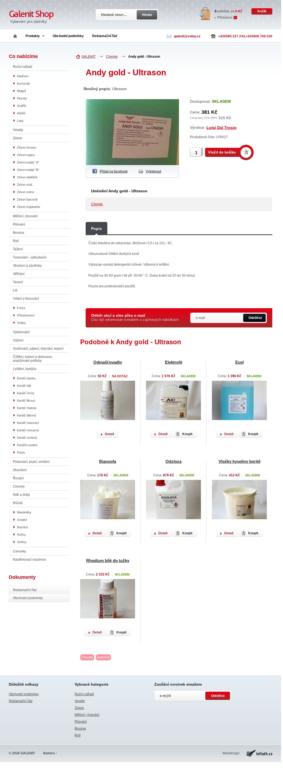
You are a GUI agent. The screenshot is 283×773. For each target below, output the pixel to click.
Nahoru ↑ (50, 753)
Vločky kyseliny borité (239, 461)
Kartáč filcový (26, 400)
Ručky (21, 534)
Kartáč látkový (26, 415)
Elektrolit (173, 362)
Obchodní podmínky (68, 36)
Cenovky (19, 551)
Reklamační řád (104, 36)
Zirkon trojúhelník (28, 206)
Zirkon (17, 138)
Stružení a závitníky (27, 266)
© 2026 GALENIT (22, 753)
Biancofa (107, 461)
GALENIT (89, 57)
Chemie (19, 486)
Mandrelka (24, 512)
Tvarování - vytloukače (29, 257)
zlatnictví (103, 657)
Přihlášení (224, 18)
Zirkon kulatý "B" (28, 169)
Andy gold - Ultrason (144, 57)
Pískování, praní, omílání (31, 462)
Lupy (20, 120)
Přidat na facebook (114, 171)
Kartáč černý (25, 393)
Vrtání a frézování (26, 299)
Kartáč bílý (24, 385)
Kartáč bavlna (26, 378)
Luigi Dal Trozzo (221, 127)
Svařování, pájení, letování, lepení (38, 349)
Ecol (239, 362)
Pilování (19, 224)
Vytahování (21, 332)
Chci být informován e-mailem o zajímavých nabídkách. (135, 317)
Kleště (21, 113)
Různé (18, 503)
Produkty (33, 36)
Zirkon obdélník (27, 177)
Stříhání (18, 274)
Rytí (16, 241)
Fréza (21, 308)
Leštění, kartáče (25, 369)
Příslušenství (26, 315)
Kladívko (23, 76)
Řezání (18, 478)
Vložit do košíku (222, 152)
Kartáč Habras (27, 408)
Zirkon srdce (25, 192)
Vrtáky (21, 322)
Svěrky (22, 542)
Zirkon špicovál (27, 199)
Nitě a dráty (21, 495)
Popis (96, 228)
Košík (262, 11)
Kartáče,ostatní (27, 445)
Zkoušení (20, 470)
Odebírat (255, 318)
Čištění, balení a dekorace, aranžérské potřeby (33, 359)
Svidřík (21, 105)
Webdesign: (231, 753)
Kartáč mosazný (28, 430)
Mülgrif (21, 91)
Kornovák (23, 83)
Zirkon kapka (26, 155)
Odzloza (173, 461)
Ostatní (22, 519)
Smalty (18, 130)
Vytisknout (153, 171)
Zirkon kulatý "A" (28, 162)
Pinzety (22, 98)
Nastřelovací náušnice (29, 559)
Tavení (18, 282)
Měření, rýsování (25, 216)
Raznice (22, 527)
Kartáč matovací (28, 422)
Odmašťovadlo (107, 362)
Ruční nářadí (22, 67)
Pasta (21, 452)
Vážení (18, 340)
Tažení (18, 249)
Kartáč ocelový (27, 437)
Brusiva (18, 233)
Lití (15, 290)
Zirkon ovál (24, 184)
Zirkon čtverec (27, 147)
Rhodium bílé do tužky (107, 560)
